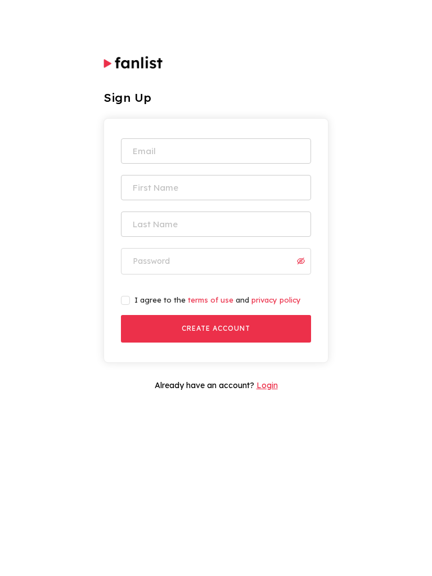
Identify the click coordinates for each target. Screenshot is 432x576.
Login (267, 385)
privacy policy (276, 299)
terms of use (210, 299)
